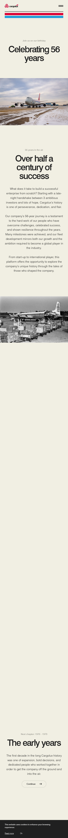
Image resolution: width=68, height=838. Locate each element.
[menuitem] (11, 6)
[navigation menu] (61, 5)
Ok (21, 833)
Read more (9, 833)
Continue (31, 784)
